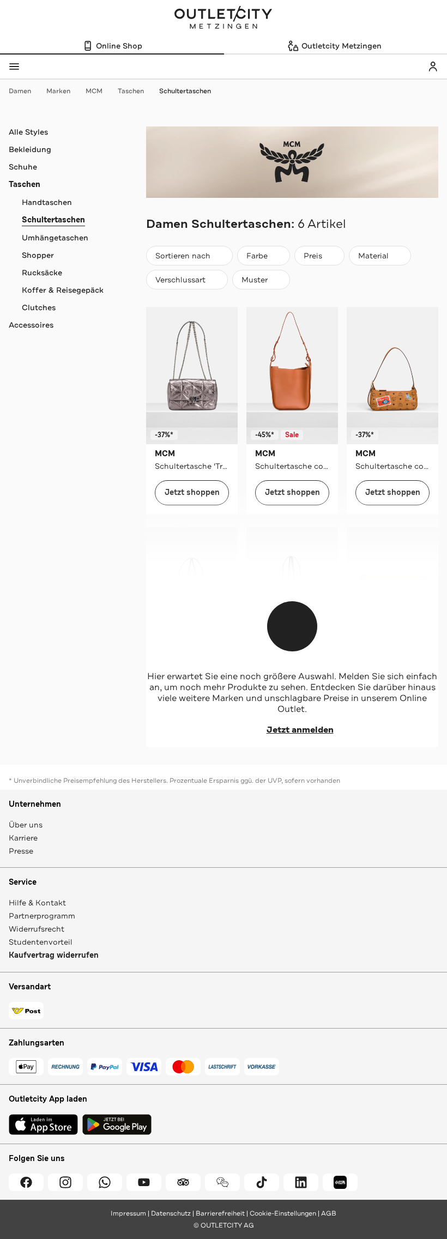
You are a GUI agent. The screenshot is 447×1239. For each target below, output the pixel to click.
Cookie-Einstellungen (283, 1213)
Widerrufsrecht (36, 929)
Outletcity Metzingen (223, 18)
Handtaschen (47, 202)
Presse (21, 851)
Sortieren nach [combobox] (182, 258)
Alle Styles (28, 132)
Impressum (128, 1213)
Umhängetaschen (55, 238)
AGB (328, 1213)
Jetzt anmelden (300, 730)
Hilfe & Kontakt (37, 903)
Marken (58, 91)
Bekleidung (30, 149)
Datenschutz (171, 1213)
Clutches (39, 307)
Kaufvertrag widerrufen (54, 955)
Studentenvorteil (41, 942)
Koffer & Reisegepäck (63, 290)
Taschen (131, 91)
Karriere (23, 838)
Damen (20, 91)
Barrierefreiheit (220, 1213)
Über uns (26, 825)
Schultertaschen (185, 91)
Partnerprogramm (42, 916)
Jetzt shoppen (192, 492)
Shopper (38, 255)
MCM (94, 91)
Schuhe (23, 167)
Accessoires (31, 325)
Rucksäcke (42, 272)
